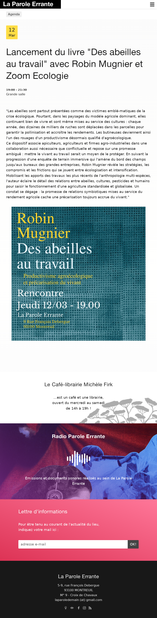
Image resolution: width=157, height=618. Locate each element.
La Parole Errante (28, 3)
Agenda (14, 14)
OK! (133, 544)
